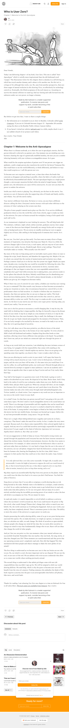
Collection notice (44, 716)
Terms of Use (42, 689)
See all (7, 690)
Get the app (42, 720)
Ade (9, 18)
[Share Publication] (48, 3)
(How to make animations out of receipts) (16, 657)
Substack (26, 724)
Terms (37, 716)
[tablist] (11, 629)
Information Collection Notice (34, 690)
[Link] (1, 146)
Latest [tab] (10, 650)
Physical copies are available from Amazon (32, 586)
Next (59, 617)
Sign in (64, 4)
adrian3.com (35, 129)
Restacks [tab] (15, 629)
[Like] (5, 24)
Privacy (33, 716)
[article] (34, 658)
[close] (50, 661)
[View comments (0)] (9, 24)
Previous (10, 617)
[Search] (44, 3)
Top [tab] (6, 650)
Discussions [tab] (17, 650)
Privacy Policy (47, 690)
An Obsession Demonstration (15, 655)
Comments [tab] (8, 629)
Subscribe (55, 4)
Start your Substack (30, 720)
